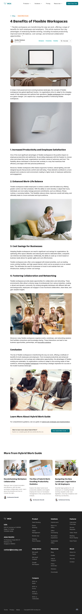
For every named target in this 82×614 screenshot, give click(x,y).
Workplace (41, 40)
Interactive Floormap (73, 523)
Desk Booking (36, 522)
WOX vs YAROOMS (35, 598)
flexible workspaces (54, 94)
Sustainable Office (54, 542)
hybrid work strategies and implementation (56, 422)
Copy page (65, 40)
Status (18, 610)
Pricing (48, 3)
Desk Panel (73, 541)
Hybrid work (54, 522)
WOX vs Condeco (35, 592)
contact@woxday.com (13, 550)
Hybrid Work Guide (23, 16)
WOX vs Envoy (34, 587)
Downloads (54, 572)
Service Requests (72, 528)
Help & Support (53, 559)
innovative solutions (44, 342)
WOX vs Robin (34, 582)
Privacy (12, 610)
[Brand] (13, 519)
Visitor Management (36, 531)
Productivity (48, 40)
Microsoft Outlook (35, 558)
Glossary (53, 569)
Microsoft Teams (35, 553)
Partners (72, 555)
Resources (57, 3)
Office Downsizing (54, 531)
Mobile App (35, 536)
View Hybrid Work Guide (59, 430)
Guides (53, 555)
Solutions (37, 3)
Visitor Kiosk (73, 532)
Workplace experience (54, 537)
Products (26, 3)
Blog (13, 16)
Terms (6, 610)
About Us (73, 552)
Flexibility (55, 40)
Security (72, 558)
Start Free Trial (72, 3)
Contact (72, 562)
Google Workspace (35, 563)
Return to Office (54, 526)
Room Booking (34, 526)
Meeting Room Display (36, 540)
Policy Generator (54, 564)
